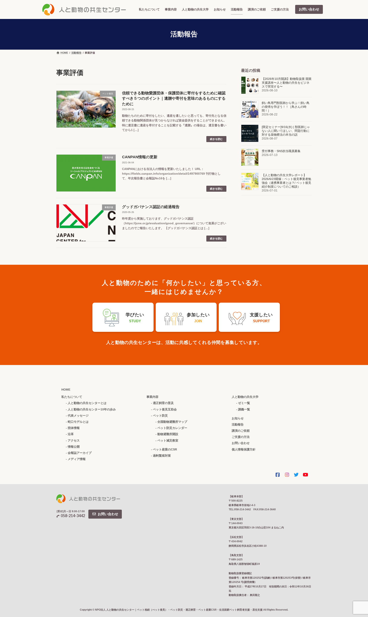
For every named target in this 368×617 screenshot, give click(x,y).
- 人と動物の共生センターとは (86, 403)
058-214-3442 (73, 515)
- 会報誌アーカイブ (79, 452)
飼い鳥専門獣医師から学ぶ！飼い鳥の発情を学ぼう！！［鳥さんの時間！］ (285, 106)
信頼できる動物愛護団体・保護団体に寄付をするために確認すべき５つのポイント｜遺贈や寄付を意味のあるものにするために (174, 98)
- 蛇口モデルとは (77, 421)
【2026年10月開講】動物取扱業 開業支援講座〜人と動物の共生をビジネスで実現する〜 (287, 82)
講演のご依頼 (241, 430)
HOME (65, 389)
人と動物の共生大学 (245, 396)
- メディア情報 (76, 459)
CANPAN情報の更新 (139, 157)
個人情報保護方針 (244, 449)
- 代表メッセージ (77, 415)
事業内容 (152, 396)
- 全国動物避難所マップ (171, 421)
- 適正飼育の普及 (162, 403)
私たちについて (71, 396)
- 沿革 (70, 434)
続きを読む (216, 139)
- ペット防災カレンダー (171, 428)
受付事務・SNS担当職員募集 (281, 151)
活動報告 (238, 424)
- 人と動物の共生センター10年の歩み (91, 409)
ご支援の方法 (241, 437)
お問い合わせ (309, 9)
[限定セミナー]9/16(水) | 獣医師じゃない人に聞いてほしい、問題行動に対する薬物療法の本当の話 (286, 130)
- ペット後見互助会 (164, 409)
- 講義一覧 (243, 409)
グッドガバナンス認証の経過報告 (151, 207)
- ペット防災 (159, 415)
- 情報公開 (73, 446)
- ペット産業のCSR (164, 449)
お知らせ (238, 418)
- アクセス (73, 440)
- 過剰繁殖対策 (161, 455)
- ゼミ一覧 (243, 403)
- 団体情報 (73, 428)
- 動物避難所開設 (166, 434)
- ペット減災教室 (166, 440)
